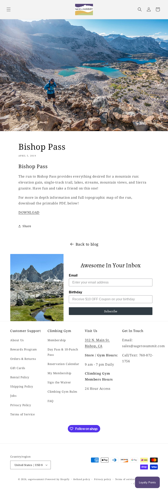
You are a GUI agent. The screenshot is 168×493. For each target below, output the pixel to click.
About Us (17, 340)
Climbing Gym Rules (62, 391)
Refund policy (81, 479)
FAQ (50, 401)
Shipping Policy (21, 386)
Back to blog (87, 244)
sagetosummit (36, 479)
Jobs (13, 396)
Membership (57, 340)
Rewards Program (23, 349)
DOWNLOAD (29, 212)
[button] (8, 9)
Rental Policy (19, 377)
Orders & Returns (23, 359)
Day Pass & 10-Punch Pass (63, 351)
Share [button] (27, 226)
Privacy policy (102, 479)
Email (73, 275)
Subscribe (110, 311)
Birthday (75, 292)
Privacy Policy (20, 405)
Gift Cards (17, 368)
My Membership (60, 373)
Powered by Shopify (57, 479)
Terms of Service (22, 414)
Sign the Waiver (59, 382)
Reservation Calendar (63, 364)
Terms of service (125, 479)
